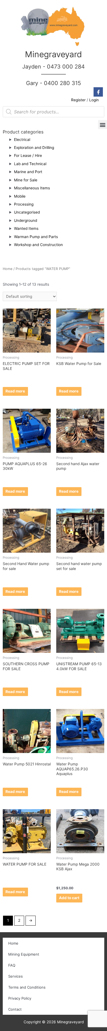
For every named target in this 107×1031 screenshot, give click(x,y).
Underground (25, 220)
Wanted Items (26, 228)
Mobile (20, 196)
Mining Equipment (23, 954)
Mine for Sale (25, 180)
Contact (15, 1009)
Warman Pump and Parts (36, 236)
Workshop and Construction (38, 244)
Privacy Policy (19, 998)
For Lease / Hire (28, 155)
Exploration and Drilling (34, 147)
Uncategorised (27, 212)
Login (94, 100)
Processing (23, 204)
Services (15, 976)
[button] (102, 124)
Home (7, 269)
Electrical (22, 139)
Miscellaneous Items (32, 188)
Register (78, 100)
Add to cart (69, 898)
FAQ (11, 965)
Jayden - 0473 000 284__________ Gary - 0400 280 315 (53, 74)
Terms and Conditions (27, 987)
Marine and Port (28, 172)
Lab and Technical (30, 164)
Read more (15, 391)
